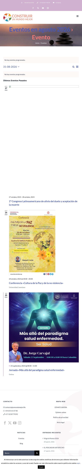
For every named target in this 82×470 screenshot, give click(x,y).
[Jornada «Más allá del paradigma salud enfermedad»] (44, 327)
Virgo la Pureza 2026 (51, 438)
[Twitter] (10, 423)
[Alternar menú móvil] (78, 16)
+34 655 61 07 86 (11, 411)
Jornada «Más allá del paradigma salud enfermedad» (36, 370)
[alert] (41, 74)
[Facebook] (5, 423)
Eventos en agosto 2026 (39, 29)
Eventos (21, 438)
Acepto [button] (41, 467)
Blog (21, 443)
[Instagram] (19, 423)
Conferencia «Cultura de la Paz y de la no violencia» (36, 283)
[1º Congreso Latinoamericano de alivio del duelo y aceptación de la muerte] (44, 139)
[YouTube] (14, 423)
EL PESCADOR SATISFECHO (54, 447)
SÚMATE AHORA (61, 407)
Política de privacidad (60, 417)
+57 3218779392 (11, 414)
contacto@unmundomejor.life (15, 407)
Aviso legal (60, 422)
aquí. (79, 463)
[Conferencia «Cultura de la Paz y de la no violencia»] (44, 242)
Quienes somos (60, 412)
